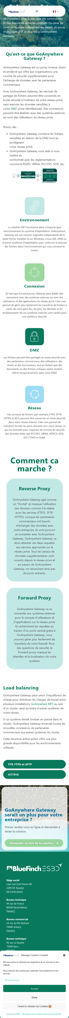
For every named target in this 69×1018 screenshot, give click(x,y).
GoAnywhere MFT (42, 704)
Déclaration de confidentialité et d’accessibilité (41, 1013)
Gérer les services (12, 979)
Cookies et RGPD (13, 1013)
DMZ (14, 108)
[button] (64, 955)
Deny (34, 997)
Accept (34, 988)
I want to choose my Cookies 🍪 (34, 1006)
